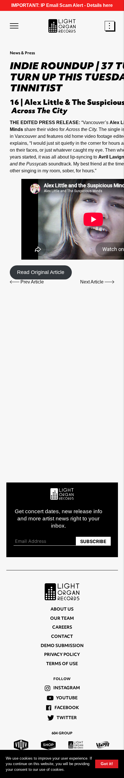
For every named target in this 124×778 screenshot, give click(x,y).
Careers (62, 627)
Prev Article (31, 281)
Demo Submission (62, 646)
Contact (62, 637)
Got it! (107, 763)
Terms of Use (62, 664)
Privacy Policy (62, 655)
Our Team (62, 619)
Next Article (92, 281)
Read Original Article (40, 272)
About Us (62, 609)
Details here (100, 5)
